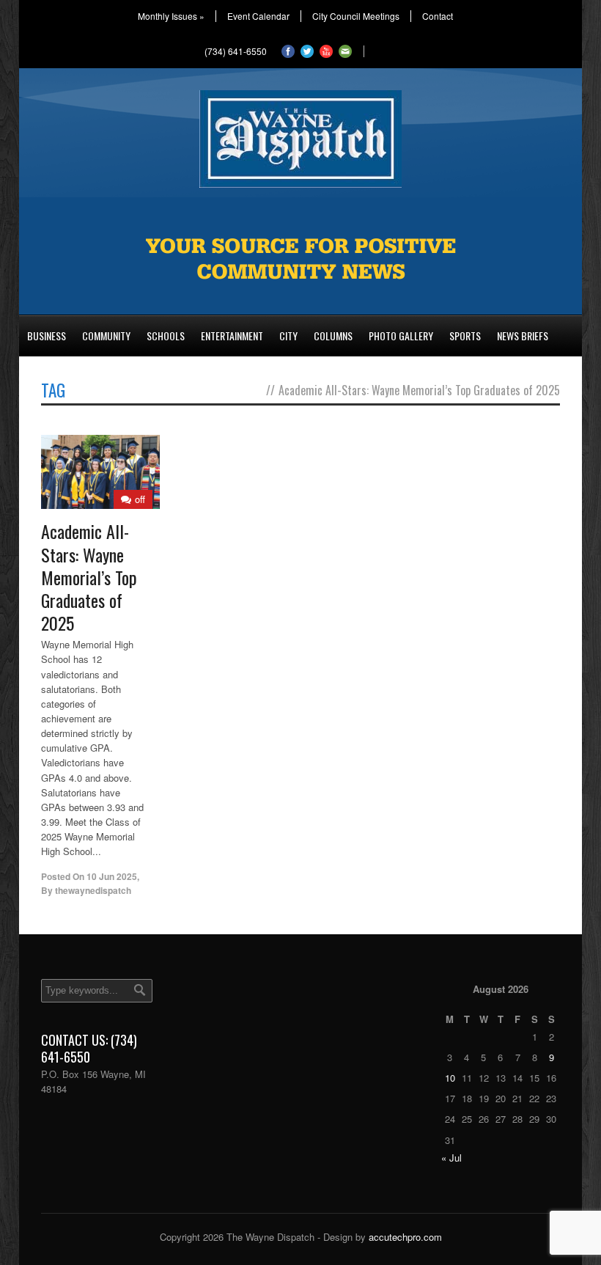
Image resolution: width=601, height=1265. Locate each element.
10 (450, 1078)
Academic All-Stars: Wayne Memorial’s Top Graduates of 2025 (89, 577)
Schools (166, 335)
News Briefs (522, 335)
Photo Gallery (401, 335)
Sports (465, 335)
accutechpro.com (405, 1237)
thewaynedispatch (93, 890)
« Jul (451, 1158)
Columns (333, 335)
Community (106, 335)
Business (46, 335)
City (288, 335)
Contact (437, 16)
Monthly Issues (171, 16)
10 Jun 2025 (111, 876)
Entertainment (232, 335)
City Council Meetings (355, 16)
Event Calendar (258, 16)
